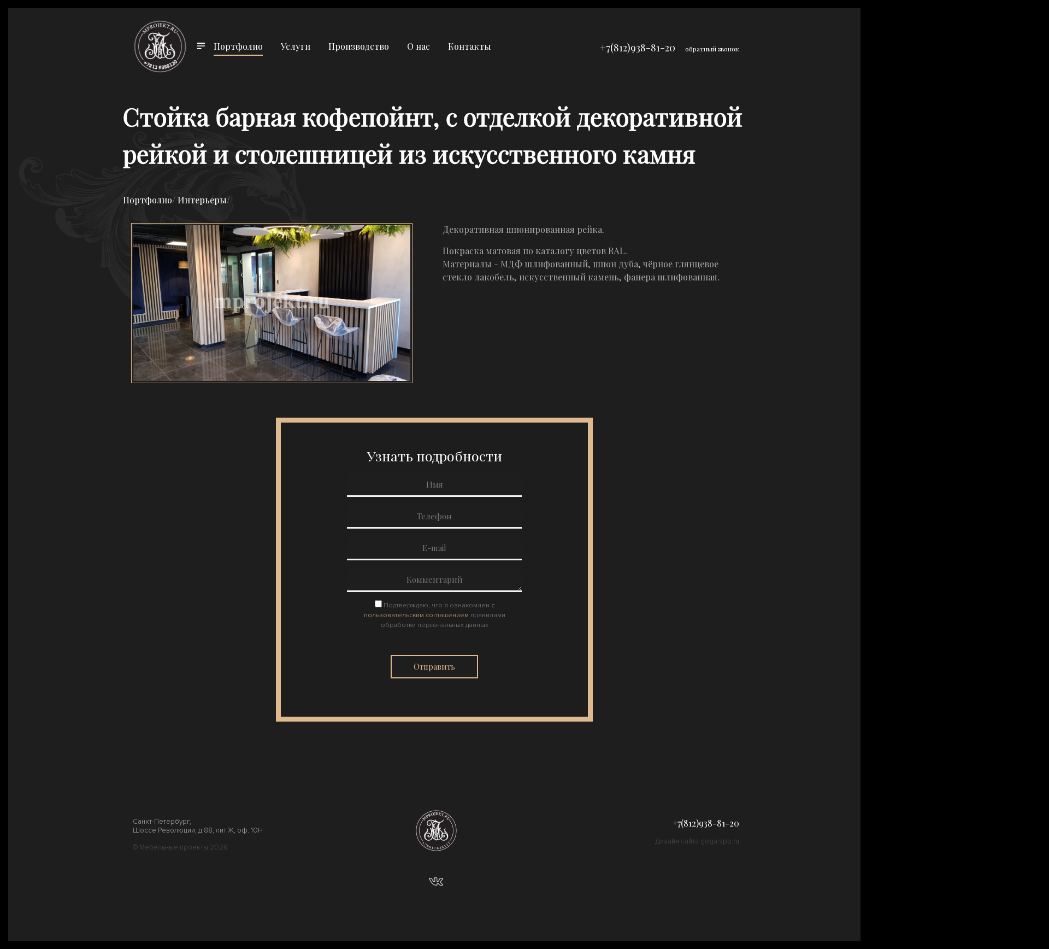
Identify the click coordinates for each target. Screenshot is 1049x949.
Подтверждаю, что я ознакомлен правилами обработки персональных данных (434, 615)
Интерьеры (202, 200)
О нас (418, 46)
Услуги (295, 46)
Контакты (469, 46)
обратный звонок (712, 48)
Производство (358, 46)
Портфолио (238, 46)
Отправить (434, 666)
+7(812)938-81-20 (637, 47)
